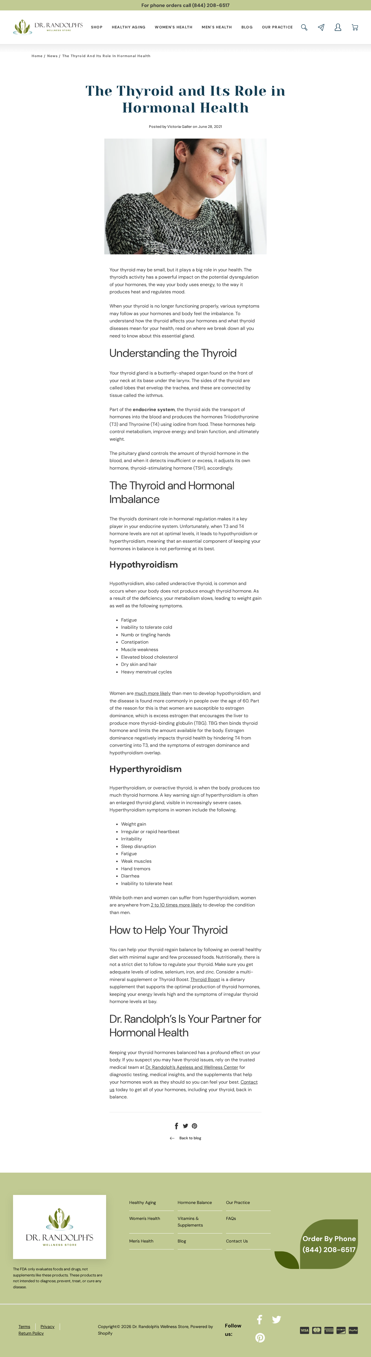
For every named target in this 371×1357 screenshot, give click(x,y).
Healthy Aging (129, 27)
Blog (247, 27)
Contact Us (237, 1241)
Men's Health (217, 27)
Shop (97, 27)
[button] (304, 27)
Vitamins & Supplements (190, 1222)
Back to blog (190, 1138)
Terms (24, 1326)
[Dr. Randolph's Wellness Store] (48, 27)
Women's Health (173, 27)
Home (37, 56)
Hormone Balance (195, 1202)
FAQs (231, 1218)
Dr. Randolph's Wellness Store (160, 1326)
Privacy (47, 1326)
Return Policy (31, 1333)
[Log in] (338, 27)
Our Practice (277, 27)
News (52, 56)
